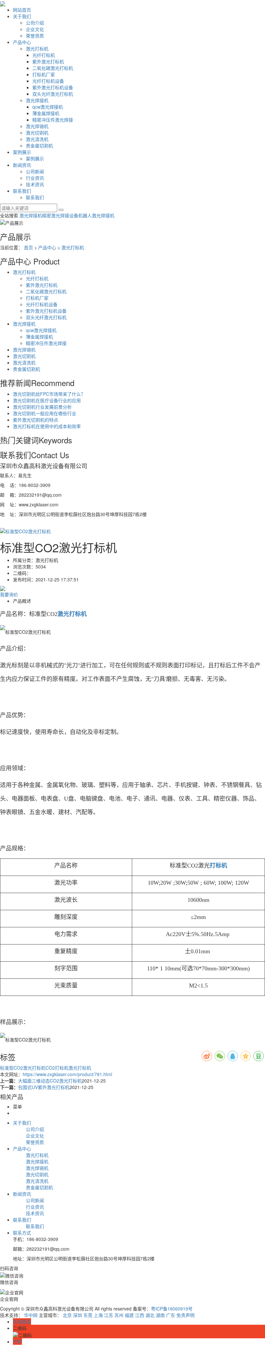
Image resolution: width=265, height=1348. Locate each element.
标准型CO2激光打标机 (23, 1067)
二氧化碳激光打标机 (52, 68)
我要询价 (9, 594)
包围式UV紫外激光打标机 (43, 1087)
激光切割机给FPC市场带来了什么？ (49, 394)
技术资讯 (35, 184)
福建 (129, 1315)
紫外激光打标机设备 (52, 87)
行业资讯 (35, 178)
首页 (28, 247)
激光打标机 (37, 48)
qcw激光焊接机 (47, 106)
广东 (170, 1315)
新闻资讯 (22, 165)
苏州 (118, 1315)
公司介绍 (35, 22)
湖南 (160, 1315)
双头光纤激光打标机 (52, 94)
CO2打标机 (57, 1067)
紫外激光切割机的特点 (35, 419)
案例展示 (22, 152)
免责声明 (185, 1315)
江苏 (108, 1315)
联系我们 (22, 191)
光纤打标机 (43, 55)
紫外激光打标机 (48, 61)
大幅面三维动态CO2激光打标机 (50, 1080)
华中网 (30, 1315)
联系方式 (22, 1232)
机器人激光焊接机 (96, 215)
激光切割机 (37, 132)
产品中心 (22, 42)
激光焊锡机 (37, 126)
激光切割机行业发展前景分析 (42, 407)
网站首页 (22, 9)
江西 (139, 1315)
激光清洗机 (37, 139)
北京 (67, 1315)
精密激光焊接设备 (60, 215)
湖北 (149, 1315)
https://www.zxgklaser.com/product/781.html (67, 1074)
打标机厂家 (43, 74)
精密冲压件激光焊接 (52, 119)
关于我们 (22, 16)
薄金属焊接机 (45, 113)
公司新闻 (35, 171)
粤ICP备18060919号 (172, 1308)
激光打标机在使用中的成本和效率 (47, 426)
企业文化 (35, 29)
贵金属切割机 (39, 145)
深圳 (77, 1315)
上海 (98, 1315)
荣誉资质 (35, 35)
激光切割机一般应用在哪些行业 (44, 413)
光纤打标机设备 (48, 81)
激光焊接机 (37, 100)
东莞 (87, 1315)
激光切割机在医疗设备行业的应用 (47, 400)
